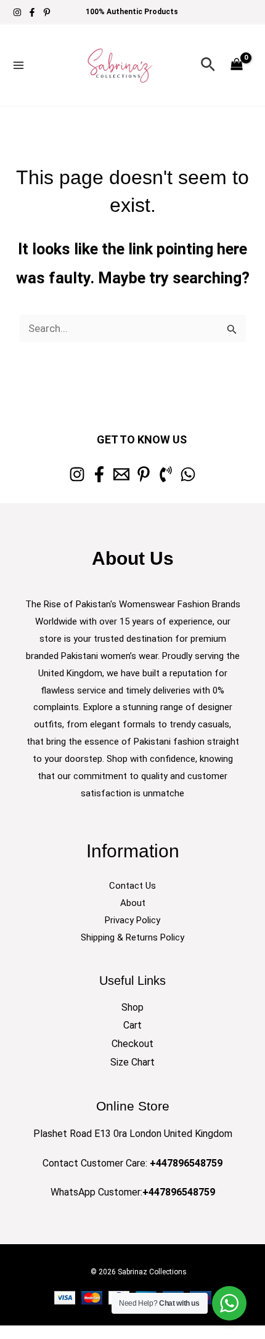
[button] (208, 65)
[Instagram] (17, 12)
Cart (132, 1025)
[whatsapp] (188, 474)
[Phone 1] (166, 474)
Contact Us (132, 885)
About (132, 902)
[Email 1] (121, 474)
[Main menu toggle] (18, 65)
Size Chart (132, 1062)
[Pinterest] (47, 12)
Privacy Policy (132, 920)
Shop (132, 1007)
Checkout (132, 1044)
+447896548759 (186, 1163)
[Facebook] (32, 12)
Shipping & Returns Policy (132, 937)
